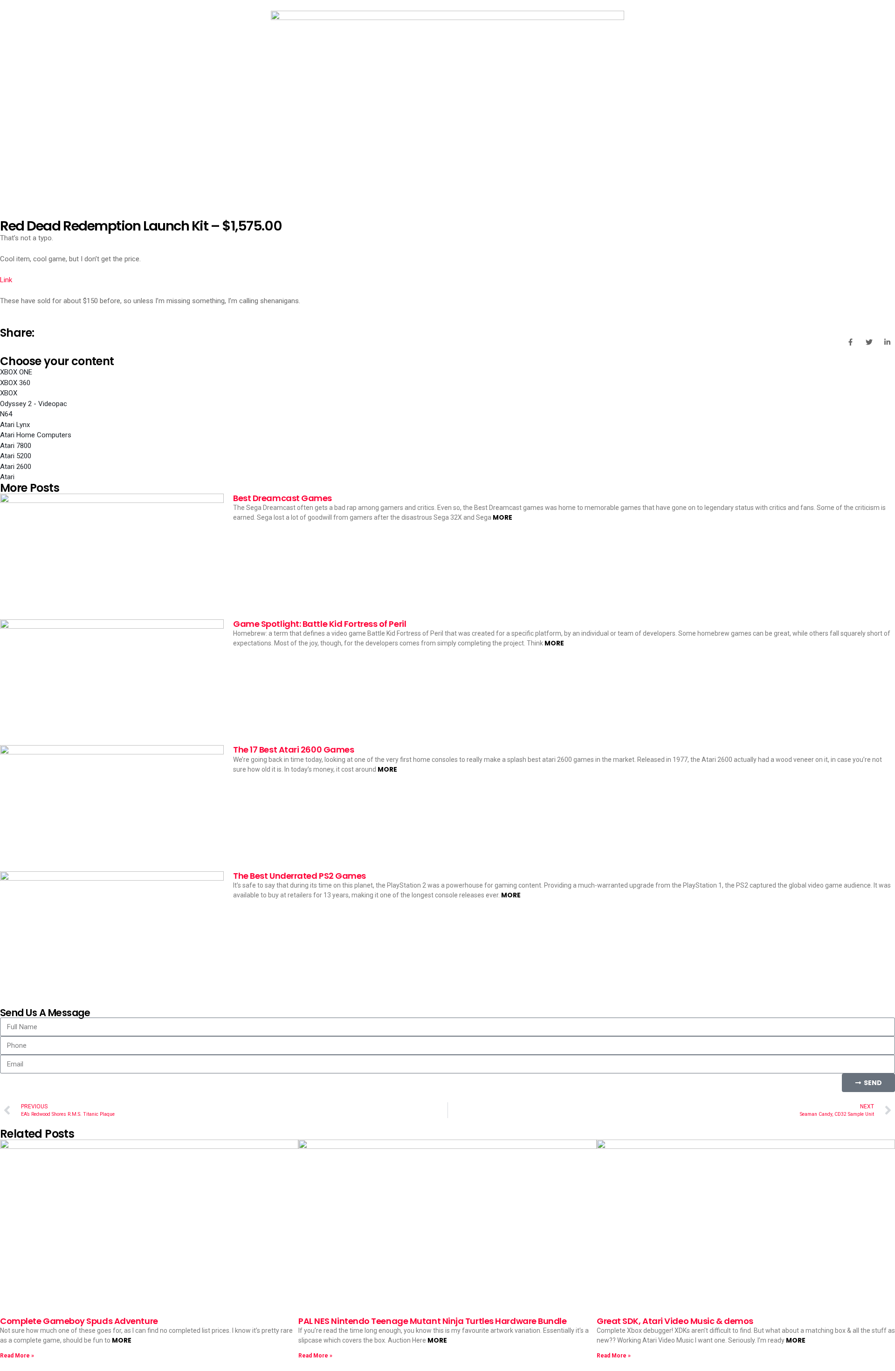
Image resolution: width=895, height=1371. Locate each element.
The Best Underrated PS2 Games (299, 876)
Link (6, 280)
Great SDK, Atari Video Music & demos (675, 1321)
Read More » (17, 1355)
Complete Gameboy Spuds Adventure (79, 1321)
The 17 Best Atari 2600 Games (293, 749)
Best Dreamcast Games (282, 498)
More (502, 517)
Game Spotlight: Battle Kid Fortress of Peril (319, 624)
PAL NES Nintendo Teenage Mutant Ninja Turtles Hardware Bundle (432, 1321)
